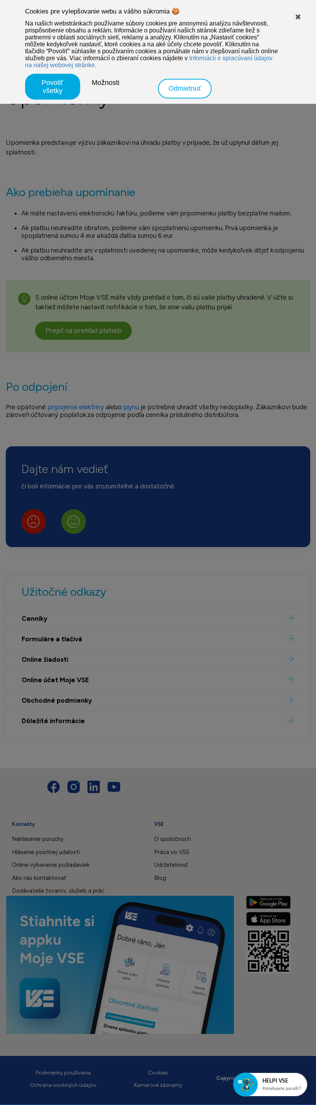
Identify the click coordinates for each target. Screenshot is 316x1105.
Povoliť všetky (52, 87)
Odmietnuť (184, 88)
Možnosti (105, 82)
